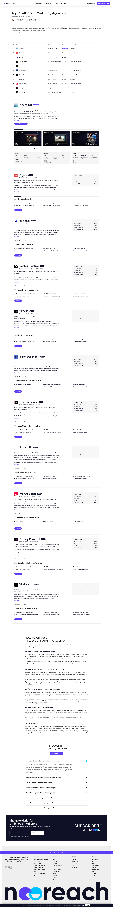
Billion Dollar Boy (23, 70)
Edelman (21, 57)
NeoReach (21, 48)
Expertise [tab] (28, 128)
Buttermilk (21, 79)
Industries (38, 3)
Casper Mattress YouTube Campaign (26, 148)
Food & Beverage (57, 865)
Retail (54, 873)
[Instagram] (58, 852)
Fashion (55, 863)
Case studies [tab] (18, 128)
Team (93, 863)
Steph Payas (21, 19)
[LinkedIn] (54, 852)
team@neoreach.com (10, 871)
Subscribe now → (37, 833)
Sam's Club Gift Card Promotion (82, 148)
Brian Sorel (36, 19)
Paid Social (37, 861)
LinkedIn (74, 867)
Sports (55, 875)
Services (48, 3)
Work (56, 3)
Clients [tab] (36, 128)
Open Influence (23, 74)
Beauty (55, 861)
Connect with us (103, 3)
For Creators (91, 3)
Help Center (95, 859)
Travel (54, 879)
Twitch (74, 865)
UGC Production (38, 863)
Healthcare (56, 871)
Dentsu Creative (23, 61)
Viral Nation (22, 92)
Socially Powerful (23, 88)
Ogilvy (20, 52)
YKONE (21, 66)
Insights (63, 3)
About (93, 861)
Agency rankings (96, 869)
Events (93, 871)
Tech (54, 859)
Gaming (55, 867)
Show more (18, 209)
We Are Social (22, 83)
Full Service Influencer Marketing (39, 870)
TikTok (74, 859)
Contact (21, 123)
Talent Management (39, 873)
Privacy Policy (26, 836)
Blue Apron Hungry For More (52, 148)
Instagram (75, 861)
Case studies (95, 865)
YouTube (74, 863)
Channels (74, 856)
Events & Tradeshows (39, 865)
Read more (16, 120)
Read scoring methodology (18, 32)
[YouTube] (50, 852)
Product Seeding (38, 867)
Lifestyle (55, 877)
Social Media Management (41, 859)
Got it (87, 905)
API (35, 875)
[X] (62, 852)
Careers (94, 873)
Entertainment (57, 869)
